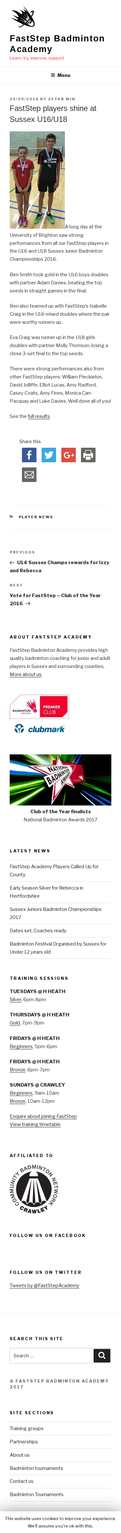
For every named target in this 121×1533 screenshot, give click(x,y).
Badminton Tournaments (37, 1494)
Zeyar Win (62, 99)
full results (39, 416)
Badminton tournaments (36, 1468)
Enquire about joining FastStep (43, 1116)
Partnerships (24, 1442)
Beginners (21, 1046)
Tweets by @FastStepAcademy (44, 1285)
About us (20, 1455)
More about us (26, 674)
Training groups (27, 1428)
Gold (15, 1023)
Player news (36, 517)
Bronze (17, 1070)
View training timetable (35, 1124)
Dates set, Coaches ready (38, 931)
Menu (63, 75)
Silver (15, 999)
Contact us (22, 1481)
